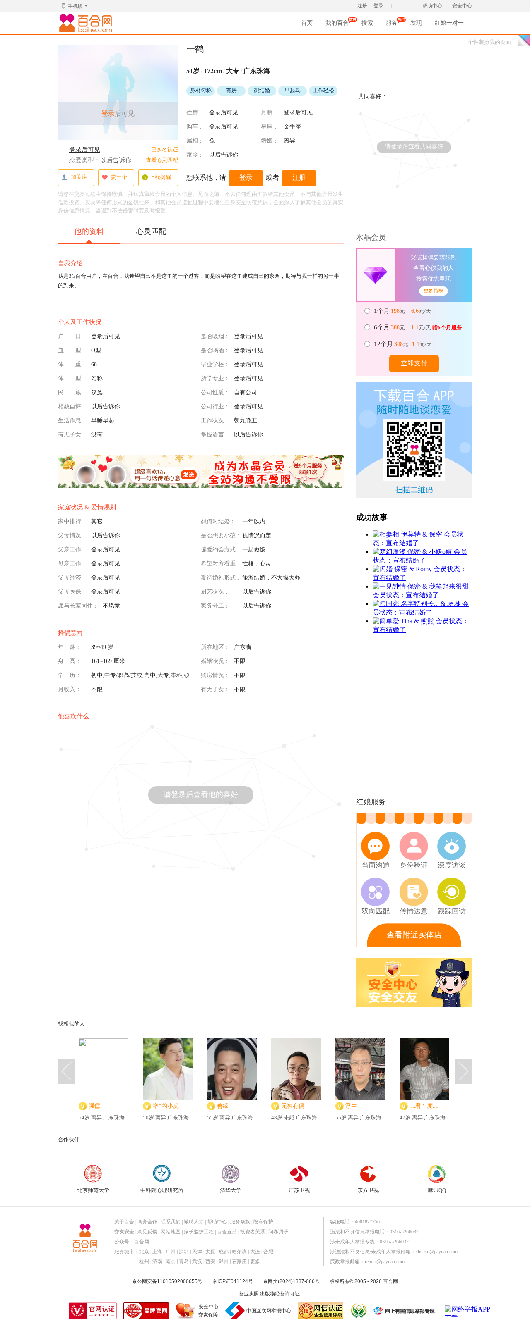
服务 (392, 25)
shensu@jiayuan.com (437, 1251)
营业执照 (249, 1294)
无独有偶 (292, 1106)
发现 (416, 23)
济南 (157, 1261)
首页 (307, 23)
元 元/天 (403, 311)
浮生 (351, 1106)
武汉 (197, 1261)
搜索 (367, 23)
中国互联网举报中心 (268, 1311)
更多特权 (433, 290)
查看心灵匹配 (162, 160)
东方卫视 (368, 1190)
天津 (197, 1251)
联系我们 (171, 1222)
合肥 (268, 1251)
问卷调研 (278, 1232)
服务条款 (240, 1222)
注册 (362, 6)
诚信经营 (358, 1310)
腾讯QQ (437, 1190)
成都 (224, 1251)
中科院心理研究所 (161, 1190)
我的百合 (337, 25)
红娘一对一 (449, 23)
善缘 (223, 1106)
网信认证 (320, 1310)
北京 (144, 1251)
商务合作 (147, 1222)
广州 (171, 1251)
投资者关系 (252, 1232)
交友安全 (124, 1232)
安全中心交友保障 (208, 1311)
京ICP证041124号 (232, 1281)
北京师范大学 (93, 1190)
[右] (463, 1071)
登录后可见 (84, 149)
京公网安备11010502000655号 (167, 1281)
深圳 (184, 1251)
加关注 (79, 177)
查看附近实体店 (414, 934)
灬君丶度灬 (424, 1106)
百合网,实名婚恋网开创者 (87, 23)
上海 (157, 1251)
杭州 (144, 1261)
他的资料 (89, 231)
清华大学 (230, 1190)
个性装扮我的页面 (489, 42)
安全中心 (462, 6)
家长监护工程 (199, 1232)
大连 (255, 1251)
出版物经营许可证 (280, 1294)
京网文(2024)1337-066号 (291, 1281)
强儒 (94, 1106)
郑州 (224, 1261)
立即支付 (414, 363)
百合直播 (227, 1232)
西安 (210, 1261)
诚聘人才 (194, 1222)
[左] (66, 1071)
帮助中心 (432, 6)
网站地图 (171, 1232)
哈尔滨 (239, 1251)
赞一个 (119, 177)
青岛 (184, 1261)
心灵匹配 (151, 231)
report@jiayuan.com (385, 1261)
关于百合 (124, 1222)
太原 (210, 1251)
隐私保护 (263, 1222)
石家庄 (239, 1261)
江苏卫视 (299, 1190)
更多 (255, 1261)
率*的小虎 (166, 1106)
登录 (378, 6)
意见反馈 (147, 1232)
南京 (171, 1261)
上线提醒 (160, 177)
